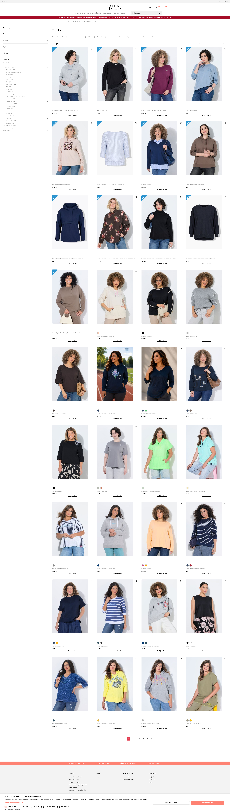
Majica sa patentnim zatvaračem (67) (16, 96)
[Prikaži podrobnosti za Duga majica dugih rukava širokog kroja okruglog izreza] (206, 226)
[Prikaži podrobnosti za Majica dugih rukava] (206, 78)
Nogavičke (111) (10, 123)
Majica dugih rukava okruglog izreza (195, 568)
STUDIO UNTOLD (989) (10, 125)
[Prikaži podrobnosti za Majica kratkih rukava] (117, 455)
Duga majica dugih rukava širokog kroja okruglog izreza (200, 259)
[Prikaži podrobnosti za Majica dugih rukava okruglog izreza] (206, 532)
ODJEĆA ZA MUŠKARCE (94, 13)
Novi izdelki (126, 777)
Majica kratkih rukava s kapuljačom (150, 491)
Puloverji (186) (9, 108)
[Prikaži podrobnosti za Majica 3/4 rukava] (72, 455)
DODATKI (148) (6, 130)
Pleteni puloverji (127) (11, 106)
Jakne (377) (8, 118)
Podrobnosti (23, 801)
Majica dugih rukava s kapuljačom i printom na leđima (66, 110)
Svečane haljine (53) (11, 84)
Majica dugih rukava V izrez (59, 723)
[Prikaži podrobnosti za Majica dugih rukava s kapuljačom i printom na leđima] (72, 78)
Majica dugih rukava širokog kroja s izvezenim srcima (155, 110)
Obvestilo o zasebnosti (75, 777)
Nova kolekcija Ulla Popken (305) (14, 72)
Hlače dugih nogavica (102, 110)
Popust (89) (6, 65)
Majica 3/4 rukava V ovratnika (149, 414)
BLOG (123, 13)
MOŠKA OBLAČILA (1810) (9, 128)
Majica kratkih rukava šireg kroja (60, 568)
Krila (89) (8, 111)
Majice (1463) (9, 89)
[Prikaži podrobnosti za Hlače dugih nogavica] (117, 78)
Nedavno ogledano (128, 779)
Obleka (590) (9, 82)
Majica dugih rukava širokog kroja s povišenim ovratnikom (67, 333)
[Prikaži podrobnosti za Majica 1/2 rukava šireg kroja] (206, 687)
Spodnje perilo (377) (11, 99)
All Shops (226, 1)
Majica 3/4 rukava (57, 491)
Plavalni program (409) (11, 104)
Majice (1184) (10, 94)
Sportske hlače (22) (10, 74)
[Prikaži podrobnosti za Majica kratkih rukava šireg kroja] (72, 532)
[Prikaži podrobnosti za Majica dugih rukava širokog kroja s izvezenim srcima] (162, 78)
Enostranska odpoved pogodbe (78, 785)
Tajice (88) (8, 77)
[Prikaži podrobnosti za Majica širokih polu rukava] (72, 377)
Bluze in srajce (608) (11, 121)
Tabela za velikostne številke (77, 790)
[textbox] (145, 13)
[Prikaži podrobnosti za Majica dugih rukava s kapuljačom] (72, 152)
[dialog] (115, 803)
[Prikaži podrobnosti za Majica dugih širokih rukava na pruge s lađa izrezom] (117, 152)
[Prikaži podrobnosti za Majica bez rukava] (206, 610)
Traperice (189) (9, 79)
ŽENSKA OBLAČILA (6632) (9, 67)
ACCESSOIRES (107, 13)
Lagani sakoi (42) (10, 116)
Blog (70, 792)
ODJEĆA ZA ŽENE (80, 13)
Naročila (152, 779)
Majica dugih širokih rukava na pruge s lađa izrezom (110, 184)
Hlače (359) (8, 87)
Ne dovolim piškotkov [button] (171, 803)
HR (2, 1)
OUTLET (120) (6, 62)
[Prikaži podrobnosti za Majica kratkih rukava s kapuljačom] (162, 455)
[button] (76, 803)
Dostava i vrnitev (74, 782)
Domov (70, 22)
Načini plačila (73, 787)
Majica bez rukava (191, 646)
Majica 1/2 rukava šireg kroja (193, 723)
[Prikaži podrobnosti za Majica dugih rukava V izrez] (72, 687)
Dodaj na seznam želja (91, 48)
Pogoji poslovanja (74, 779)
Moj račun (150, 9)
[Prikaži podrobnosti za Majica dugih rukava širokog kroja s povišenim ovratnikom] (72, 300)
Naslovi (152, 782)
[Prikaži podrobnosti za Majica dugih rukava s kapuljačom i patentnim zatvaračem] (72, 226)
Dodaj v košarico (72, 115)
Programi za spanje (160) (12, 101)
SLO (5, 1)
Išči (160, 13)
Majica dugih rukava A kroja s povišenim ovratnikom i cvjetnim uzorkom (116, 259)
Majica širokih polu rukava (59, 414)
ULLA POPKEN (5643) (9, 70)
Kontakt (220, 1)
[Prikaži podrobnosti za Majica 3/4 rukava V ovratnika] (162, 377)
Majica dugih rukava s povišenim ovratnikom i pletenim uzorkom (158, 259)
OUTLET (116, 13)
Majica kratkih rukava (102, 491)
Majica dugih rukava (191, 110)
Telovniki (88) (9, 113)
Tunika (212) (10, 91)
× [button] (228, 795)
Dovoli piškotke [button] (207, 803)
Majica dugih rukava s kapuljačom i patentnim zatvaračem (67, 259)
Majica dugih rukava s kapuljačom (61, 184)
